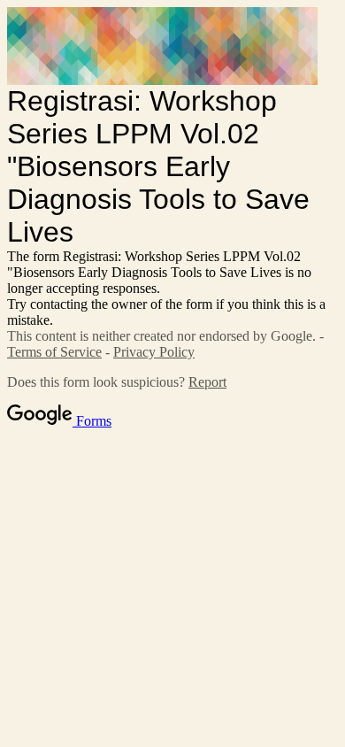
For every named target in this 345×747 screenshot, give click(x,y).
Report (207, 381)
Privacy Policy (154, 351)
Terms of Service (54, 351)
